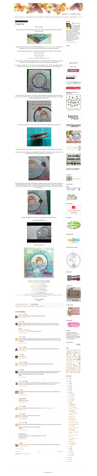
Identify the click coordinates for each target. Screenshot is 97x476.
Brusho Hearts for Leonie (73, 427)
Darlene (20, 321)
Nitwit (67, 360)
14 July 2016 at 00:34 (23, 438)
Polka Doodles (26, 306)
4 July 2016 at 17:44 (23, 333)
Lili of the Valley (71, 359)
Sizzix (77, 367)
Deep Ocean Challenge (34, 286)
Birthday (72, 351)
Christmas (72, 352)
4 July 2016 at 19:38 (23, 350)
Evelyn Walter (22, 422)
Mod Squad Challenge (37, 283)
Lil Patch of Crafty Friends (35, 285)
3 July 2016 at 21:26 (23, 317)
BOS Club (66, 17)
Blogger (51, 472)
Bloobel (77, 351)
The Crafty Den (22, 381)
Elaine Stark (21, 347)
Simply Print (72, 366)
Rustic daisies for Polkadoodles (71, 411)
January (70, 455)
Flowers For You (71, 441)
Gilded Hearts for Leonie (73, 422)
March (70, 451)
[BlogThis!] (33, 304)
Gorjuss (67, 357)
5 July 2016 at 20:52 (23, 418)
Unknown (21, 337)
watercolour (75, 372)
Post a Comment (20, 449)
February (71, 453)
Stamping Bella (69, 368)
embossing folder (76, 370)
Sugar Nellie (77, 368)
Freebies (21, 17)
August (70, 400)
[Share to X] (34, 304)
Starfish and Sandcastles (50, 46)
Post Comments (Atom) (25, 453)
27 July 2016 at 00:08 (23, 446)
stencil (68, 372)
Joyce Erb (21, 406)
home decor (70, 371)
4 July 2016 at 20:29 (23, 365)
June (70, 446)
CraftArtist (71, 353)
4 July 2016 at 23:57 (23, 385)
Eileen (20, 369)
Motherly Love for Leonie (73, 408)
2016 (69, 392)
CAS (67, 352)
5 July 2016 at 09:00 (23, 394)
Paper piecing (75, 360)
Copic (79, 352)
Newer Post (18, 451)
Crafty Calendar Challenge (73, 355)
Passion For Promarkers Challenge (34, 282)
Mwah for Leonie (71, 416)
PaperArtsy (68, 362)
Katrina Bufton (77, 23)
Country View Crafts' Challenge (35, 290)
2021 (69, 383)
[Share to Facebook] (35, 304)
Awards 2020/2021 (29, 17)
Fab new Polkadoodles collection (73, 439)
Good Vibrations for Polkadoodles (72, 405)
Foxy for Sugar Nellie (72, 407)
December (71, 393)
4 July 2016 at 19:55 (23, 358)
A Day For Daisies (70, 349)
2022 (69, 381)
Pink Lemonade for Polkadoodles (72, 444)
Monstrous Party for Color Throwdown (73, 425)
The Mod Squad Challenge (48, 408)
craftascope (68, 370)
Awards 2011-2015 (58, 17)
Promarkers (69, 364)
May (70, 448)
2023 (69, 379)
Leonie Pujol (75, 357)
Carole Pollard (22, 314)
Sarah (20, 354)
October (70, 397)
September (71, 399)
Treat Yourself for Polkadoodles (71, 419)
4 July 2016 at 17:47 (23, 343)
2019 (69, 386)
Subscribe (73, 70)
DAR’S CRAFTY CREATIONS (25, 331)
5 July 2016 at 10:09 (23, 402)
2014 (69, 459)
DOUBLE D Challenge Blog (24, 329)
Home (16, 17)
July (69, 402)
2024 (69, 378)
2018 (69, 388)
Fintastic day (71, 436)
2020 (69, 385)
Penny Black (75, 362)
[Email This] (31, 304)
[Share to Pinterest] (37, 304)
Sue (19, 442)
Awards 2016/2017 (49, 17)
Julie (20, 390)
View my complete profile (71, 42)
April (70, 450)
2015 (69, 457)
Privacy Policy (73, 17)
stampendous (77, 371)
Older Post (60, 451)
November (71, 395)
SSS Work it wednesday (29, 293)
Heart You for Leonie (72, 435)
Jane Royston (22, 362)
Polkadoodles (31, 306)
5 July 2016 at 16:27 (23, 409)
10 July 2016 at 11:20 (23, 430)
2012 (69, 461)
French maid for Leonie (73, 421)
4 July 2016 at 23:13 (23, 377)
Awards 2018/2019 (39, 17)
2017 (69, 390)
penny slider (21, 306)
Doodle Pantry (35, 292)
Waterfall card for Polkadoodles (71, 430)
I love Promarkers (35, 289)
